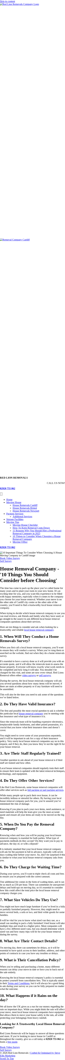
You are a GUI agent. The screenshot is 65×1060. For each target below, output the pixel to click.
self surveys (45, 675)
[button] (10, 558)
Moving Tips (12, 522)
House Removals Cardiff (25, 505)
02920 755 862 (7, 488)
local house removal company (39, 630)
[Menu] (1, 494)
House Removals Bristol (25, 508)
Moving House (13, 502)
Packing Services (14, 513)
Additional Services (22, 516)
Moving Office (20, 542)
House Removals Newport (26, 511)
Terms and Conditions (19, 983)
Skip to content (7, 1)
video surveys (29, 675)
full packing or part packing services (45, 790)
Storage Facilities (14, 519)
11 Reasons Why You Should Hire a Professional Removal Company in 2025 (37, 532)
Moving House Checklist (25, 525)
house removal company (31, 713)
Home (9, 499)
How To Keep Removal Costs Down (31, 527)
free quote (12, 1042)
